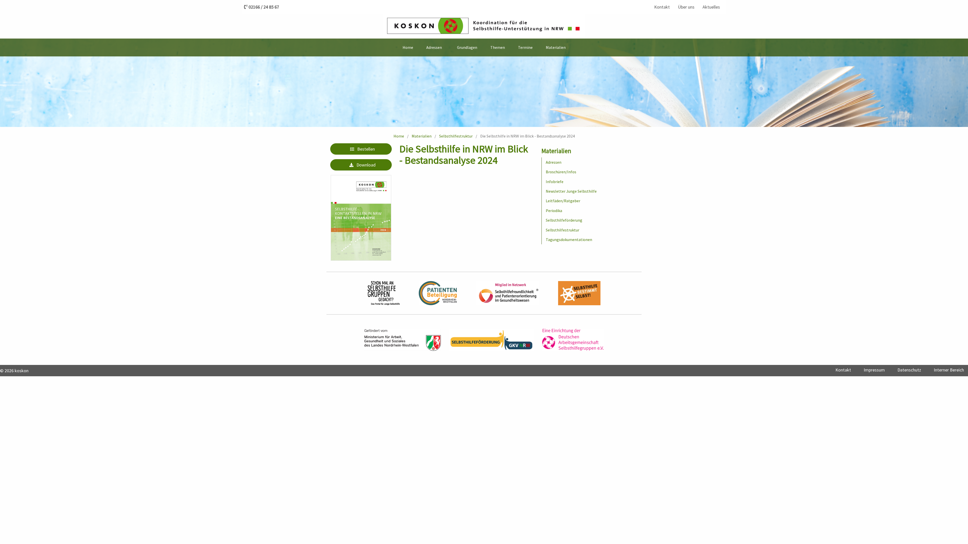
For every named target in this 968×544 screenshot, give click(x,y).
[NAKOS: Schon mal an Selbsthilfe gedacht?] (384, 293)
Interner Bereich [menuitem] (949, 370)
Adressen (553, 162)
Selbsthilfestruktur (456, 136)
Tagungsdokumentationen (569, 239)
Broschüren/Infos (561, 171)
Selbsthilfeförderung (564, 220)
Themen (497, 47)
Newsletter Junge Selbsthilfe (571, 191)
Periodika (554, 210)
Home (399, 136)
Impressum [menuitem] (874, 370)
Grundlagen (467, 47)
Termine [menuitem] (525, 47)
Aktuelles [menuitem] (711, 7)
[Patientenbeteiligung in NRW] (438, 293)
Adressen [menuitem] (434, 47)
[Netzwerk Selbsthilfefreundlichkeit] (507, 293)
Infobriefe (554, 181)
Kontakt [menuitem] (662, 7)
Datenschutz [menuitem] (909, 370)
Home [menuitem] (408, 47)
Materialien (422, 136)
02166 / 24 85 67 (264, 7)
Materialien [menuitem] (556, 47)
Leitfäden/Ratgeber (563, 200)
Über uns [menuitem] (686, 7)
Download (366, 165)
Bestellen (366, 149)
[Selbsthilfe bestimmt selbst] (579, 293)
